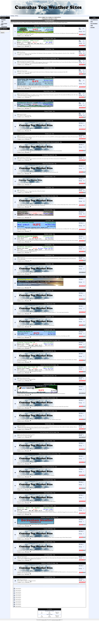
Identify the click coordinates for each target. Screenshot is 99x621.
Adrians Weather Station (48, 492)
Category (22, 35)
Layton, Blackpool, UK (48, 303)
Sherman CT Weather (48, 111)
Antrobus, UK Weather (48, 541)
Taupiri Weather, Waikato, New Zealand (48, 195)
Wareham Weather (48, 423)
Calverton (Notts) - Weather (48, 505)
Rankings (3, 19)
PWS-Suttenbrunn (48, 255)
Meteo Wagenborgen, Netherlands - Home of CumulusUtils (48, 142)
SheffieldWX (48, 120)
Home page (8, 15)
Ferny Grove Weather (48, 77)
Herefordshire (48, 290)
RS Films (93, 27)
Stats (64, 25)
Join (2, 21)
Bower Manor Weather (48, 440)
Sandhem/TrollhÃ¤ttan (48, 577)
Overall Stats (4, 26)
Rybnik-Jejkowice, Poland (48, 38)
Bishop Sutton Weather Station (48, 163)
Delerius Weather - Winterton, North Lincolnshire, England (48, 276)
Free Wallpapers (94, 19)
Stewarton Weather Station (48, 479)
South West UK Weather (48, 384)
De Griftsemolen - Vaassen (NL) (48, 155)
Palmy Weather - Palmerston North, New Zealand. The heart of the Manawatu (48, 25)
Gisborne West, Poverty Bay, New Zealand (48, 364)
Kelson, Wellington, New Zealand (17, 22)
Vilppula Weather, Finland (48, 91)
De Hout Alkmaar (48, 49)
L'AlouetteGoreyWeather (48, 176)
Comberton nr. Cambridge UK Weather (48, 563)
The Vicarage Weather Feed (48, 350)
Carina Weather (48, 220)
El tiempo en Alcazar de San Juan (48, 466)
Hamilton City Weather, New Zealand (48, 397)
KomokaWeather (48, 100)
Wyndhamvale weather (48, 329)
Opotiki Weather (48, 187)
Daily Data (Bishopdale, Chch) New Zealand (48, 432)
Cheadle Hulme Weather (48, 67)
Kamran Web (44, 619)
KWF (92, 25)
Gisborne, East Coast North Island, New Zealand (48, 340)
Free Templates (94, 23)
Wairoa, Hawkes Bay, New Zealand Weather (48, 58)
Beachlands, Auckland (48, 234)
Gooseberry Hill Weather (48, 528)
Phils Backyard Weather (48, 209)
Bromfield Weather (48, 244)
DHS (92, 21)
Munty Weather (48, 263)
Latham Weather (48, 316)
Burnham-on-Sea (48, 133)
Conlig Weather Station (48, 554)
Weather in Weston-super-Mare (48, 375)
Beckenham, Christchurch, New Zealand (48, 517)
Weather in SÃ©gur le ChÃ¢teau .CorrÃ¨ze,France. (48, 453)
